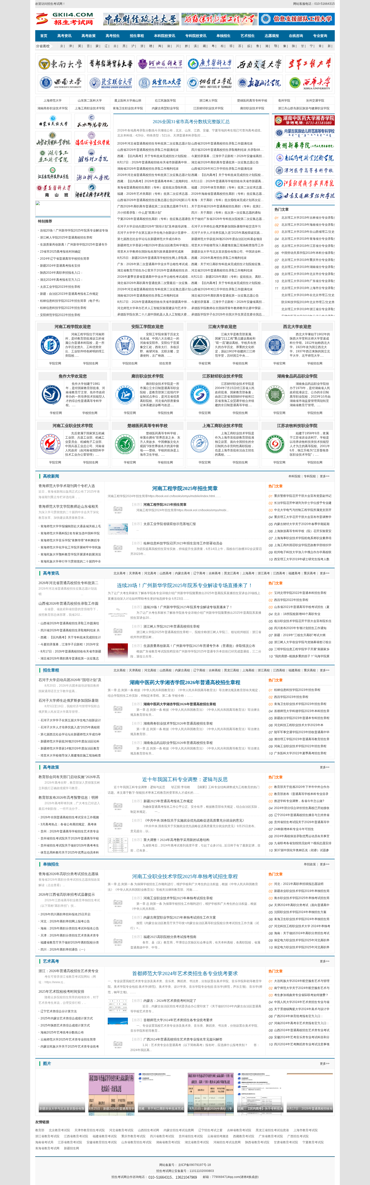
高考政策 (89, 36)
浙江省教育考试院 (47, 1136)
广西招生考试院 (298, 1136)
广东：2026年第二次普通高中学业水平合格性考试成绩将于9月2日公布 (164, 264)
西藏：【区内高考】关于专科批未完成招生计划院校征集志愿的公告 (162, 156)
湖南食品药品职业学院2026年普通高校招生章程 (178, 743)
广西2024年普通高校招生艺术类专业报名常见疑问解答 (183, 1039)
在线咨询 (296, 36)
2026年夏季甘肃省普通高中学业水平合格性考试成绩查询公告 (158, 276)
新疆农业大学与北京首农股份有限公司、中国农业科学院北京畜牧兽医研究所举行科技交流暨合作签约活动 (262, 251)
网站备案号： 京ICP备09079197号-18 (185, 1165)
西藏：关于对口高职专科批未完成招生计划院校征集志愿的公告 (233, 264)
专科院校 (310, 476)
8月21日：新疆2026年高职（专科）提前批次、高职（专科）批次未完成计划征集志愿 (248, 276)
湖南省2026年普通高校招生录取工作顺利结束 (148, 168)
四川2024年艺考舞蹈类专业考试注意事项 (301, 1044)
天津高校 (135, 670)
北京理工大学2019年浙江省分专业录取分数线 (312, 309)
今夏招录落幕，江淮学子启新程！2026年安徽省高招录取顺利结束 (235, 156)
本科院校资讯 (164, 36)
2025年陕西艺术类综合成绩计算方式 (65, 1025)
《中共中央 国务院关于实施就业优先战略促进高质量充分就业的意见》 (194, 820)
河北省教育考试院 (121, 1130)
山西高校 (166, 670)
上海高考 (248, 573)
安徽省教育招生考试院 (102, 1142)
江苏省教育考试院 (70, 1142)
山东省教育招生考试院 (136, 1142)
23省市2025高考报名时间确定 (60, 251)
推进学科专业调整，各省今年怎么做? (299, 801)
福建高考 (294, 573)
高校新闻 (51, 476)
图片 (47, 1063)
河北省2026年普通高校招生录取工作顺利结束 (222, 270)
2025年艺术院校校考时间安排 (61, 991)
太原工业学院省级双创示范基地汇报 (169, 524)
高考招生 (113, 36)
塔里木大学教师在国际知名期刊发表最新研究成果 (150, 251)
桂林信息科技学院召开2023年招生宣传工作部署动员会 (183, 543)
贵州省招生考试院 (191, 1136)
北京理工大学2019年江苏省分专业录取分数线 (312, 246)
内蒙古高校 (182, 670)
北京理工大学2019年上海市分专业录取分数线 (312, 288)
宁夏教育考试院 (313, 1142)
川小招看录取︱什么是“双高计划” (139, 212)
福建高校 (294, 670)
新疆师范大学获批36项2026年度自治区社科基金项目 (226, 239)
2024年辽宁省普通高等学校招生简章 (64, 258)
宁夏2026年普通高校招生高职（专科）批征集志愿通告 (154, 219)
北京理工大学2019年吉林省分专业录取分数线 (312, 217)
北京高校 (120, 670)
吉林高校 (215, 670)
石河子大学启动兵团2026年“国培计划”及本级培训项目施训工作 (159, 226)
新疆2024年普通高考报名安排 (60, 265)
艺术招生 (248, 36)
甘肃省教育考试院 (286, 1142)
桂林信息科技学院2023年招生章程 (297, 690)
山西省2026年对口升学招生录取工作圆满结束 (222, 168)
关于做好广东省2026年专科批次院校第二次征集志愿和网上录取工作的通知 (241, 219)
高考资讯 (64, 36)
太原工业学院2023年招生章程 (60, 287)
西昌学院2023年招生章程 (291, 697)
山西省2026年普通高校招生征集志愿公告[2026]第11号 (154, 200)
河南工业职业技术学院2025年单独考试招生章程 (185, 876)
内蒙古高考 (182, 573)
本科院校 (294, 476)
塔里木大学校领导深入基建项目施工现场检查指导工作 (227, 245)
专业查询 (320, 36)
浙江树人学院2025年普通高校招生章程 (66, 237)
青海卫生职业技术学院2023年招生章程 (300, 704)
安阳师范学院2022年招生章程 (60, 315)
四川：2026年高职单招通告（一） (64, 949)
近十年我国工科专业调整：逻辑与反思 (185, 779)
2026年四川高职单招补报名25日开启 (65, 914)
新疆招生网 (71, 1148)
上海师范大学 (53, 100)
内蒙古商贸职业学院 (165, 108)
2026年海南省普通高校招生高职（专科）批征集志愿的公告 (231, 194)
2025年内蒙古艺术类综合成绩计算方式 (67, 1018)
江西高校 (279, 670)
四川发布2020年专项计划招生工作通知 (300, 628)
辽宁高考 (199, 573)
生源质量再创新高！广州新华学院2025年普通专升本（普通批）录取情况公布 (199, 646)
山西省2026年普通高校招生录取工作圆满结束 (222, 143)
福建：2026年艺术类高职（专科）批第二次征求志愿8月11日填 (159, 194)
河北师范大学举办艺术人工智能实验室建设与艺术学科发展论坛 (159, 308)
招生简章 (165, 363)
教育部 (39, 1130)
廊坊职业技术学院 (252, 108)
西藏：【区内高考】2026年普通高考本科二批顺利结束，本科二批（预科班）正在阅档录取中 (179, 181)
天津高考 (135, 573)
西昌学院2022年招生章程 (291, 600)
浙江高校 (264, 670)
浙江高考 (264, 573)
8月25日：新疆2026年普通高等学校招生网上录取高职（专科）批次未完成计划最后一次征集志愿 (182, 258)
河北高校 (150, 670)
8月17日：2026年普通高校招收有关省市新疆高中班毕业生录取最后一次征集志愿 (171, 162)
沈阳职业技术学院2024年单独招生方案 (300, 912)
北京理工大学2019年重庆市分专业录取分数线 (312, 260)
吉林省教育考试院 (239, 1130)
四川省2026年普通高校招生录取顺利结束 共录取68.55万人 (230, 150)
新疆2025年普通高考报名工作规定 (168, 801)
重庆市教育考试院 (133, 1136)
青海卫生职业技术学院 (128, 108)
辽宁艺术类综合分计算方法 (59, 1011)
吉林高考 (215, 573)
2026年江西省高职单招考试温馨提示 (67, 894)
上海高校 (248, 670)
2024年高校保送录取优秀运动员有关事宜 (301, 836)
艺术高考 (51, 961)
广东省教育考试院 (271, 1136)
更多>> (324, 476)
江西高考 (279, 573)
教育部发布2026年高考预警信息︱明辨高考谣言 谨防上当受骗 (68, 798)
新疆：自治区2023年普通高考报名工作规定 (69, 294)
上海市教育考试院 (305, 1130)
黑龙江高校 (231, 670)
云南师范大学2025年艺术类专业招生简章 (68, 1039)
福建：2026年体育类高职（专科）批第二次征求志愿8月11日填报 (235, 187)
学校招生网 (240, 363)
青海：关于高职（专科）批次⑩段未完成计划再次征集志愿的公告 (235, 200)
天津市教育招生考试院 (90, 1130)
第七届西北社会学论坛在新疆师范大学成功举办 (149, 239)
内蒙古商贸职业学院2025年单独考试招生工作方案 (179, 917)
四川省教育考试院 (162, 1136)
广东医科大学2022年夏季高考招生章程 (300, 753)
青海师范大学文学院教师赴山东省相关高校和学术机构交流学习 (68, 507)
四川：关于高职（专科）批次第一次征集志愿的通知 (226, 212)
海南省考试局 (44, 1142)
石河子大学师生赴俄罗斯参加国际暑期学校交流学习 (226, 226)
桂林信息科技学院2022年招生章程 (63, 308)
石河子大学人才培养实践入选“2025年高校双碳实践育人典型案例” (235, 232)
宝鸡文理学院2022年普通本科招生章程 (300, 593)
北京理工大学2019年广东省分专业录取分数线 (312, 281)
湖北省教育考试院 (197, 1142)
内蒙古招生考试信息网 (179, 1130)
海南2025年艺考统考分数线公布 (62, 1032)
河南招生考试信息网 (227, 1142)
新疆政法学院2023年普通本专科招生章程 (301, 718)
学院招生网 (90, 363)
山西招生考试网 (148, 1130)
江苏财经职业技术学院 (208, 108)
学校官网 (205, 363)
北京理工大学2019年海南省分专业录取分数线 (312, 224)
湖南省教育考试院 (168, 1142)
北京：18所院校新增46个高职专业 (297, 614)
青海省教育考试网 (47, 1148)
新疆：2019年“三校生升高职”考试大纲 (299, 635)
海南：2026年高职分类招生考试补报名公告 (70, 928)
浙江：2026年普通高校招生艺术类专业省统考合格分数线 (68, 971)
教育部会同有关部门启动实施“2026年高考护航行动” (69, 777)
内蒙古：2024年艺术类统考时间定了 (169, 1001)
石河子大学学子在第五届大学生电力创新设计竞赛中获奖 (155, 232)
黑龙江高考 (231, 573)
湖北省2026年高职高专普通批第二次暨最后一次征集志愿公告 (158, 283)
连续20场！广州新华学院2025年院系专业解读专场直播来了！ (185, 585)
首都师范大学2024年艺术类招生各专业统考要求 (185, 973)
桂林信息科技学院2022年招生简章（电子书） (70, 301)
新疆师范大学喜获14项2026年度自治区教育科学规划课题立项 (158, 245)
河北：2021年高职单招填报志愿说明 (298, 884)
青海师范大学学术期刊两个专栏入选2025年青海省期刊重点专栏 (67, 486)
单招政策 (310, 864)
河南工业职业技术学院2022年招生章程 (300, 746)
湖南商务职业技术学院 (53, 108)
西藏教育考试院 (243, 1136)
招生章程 (137, 36)
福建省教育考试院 (105, 1136)
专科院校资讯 (195, 36)
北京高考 (120, 573)
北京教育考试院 (59, 1130)
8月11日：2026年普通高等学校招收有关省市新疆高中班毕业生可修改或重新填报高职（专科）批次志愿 (260, 181)
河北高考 (150, 573)
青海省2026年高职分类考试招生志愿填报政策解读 (68, 874)
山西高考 (166, 573)
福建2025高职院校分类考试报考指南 (169, 937)
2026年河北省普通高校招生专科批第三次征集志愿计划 (154, 175)
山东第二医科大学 (90, 100)
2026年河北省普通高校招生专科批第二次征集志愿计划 (154, 143)
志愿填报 (272, 36)
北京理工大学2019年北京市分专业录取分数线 (312, 274)
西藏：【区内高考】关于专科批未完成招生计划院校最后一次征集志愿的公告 (242, 175)
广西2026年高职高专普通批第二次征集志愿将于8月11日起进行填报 (162, 206)
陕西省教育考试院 (257, 1142)
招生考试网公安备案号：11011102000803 (185, 1171)
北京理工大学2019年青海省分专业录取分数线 (312, 239)
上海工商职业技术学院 (90, 108)
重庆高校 (310, 670)
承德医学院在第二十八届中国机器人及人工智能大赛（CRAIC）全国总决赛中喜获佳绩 (175, 314)
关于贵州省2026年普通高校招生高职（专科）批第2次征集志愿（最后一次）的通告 (247, 206)
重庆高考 (310, 573)
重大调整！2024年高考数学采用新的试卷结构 (176, 840)
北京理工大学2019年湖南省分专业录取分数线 (312, 267)
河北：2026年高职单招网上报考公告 (65, 921)
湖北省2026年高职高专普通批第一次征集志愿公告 (225, 162)
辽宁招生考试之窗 (210, 1130)
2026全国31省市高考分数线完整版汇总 (191, 121)
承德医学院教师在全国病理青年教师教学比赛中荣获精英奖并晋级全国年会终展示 (245, 308)
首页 (43, 36)
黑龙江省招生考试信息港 (272, 1130)
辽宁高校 (199, 670)
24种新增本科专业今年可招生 (294, 829)
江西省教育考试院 (76, 1136)
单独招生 (223, 36)
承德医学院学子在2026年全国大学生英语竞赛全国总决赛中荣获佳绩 (237, 314)
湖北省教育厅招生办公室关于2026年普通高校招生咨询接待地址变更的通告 (167, 270)
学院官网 (55, 363)
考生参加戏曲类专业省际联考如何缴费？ (301, 995)
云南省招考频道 (218, 1136)
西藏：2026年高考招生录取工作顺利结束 (219, 258)
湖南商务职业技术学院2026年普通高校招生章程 (178, 723)
